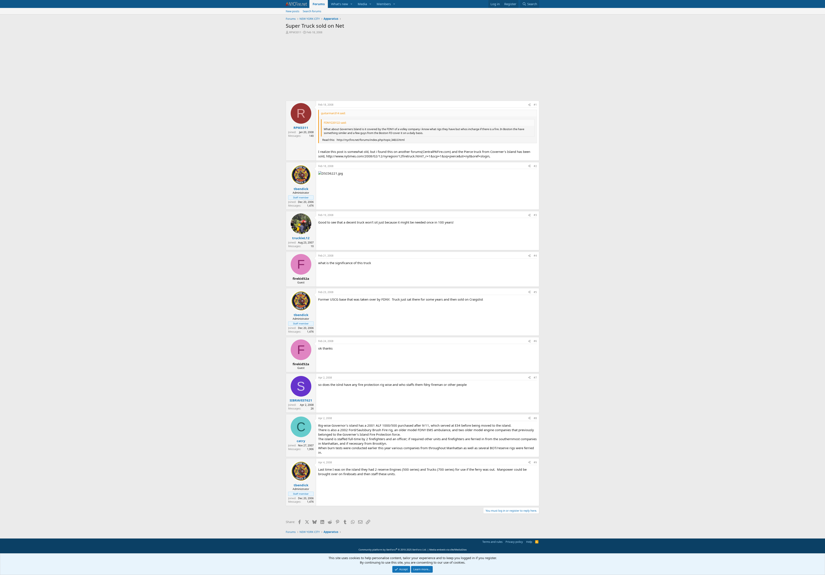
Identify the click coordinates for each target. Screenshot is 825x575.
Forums (319, 4)
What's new (339, 4)
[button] (351, 4)
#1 (535, 104)
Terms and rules (492, 542)
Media (362, 4)
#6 (535, 341)
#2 (535, 166)
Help (529, 542)
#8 (535, 418)
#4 (535, 255)
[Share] (529, 104)
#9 (535, 462)
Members (384, 4)
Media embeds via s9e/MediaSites (448, 549)
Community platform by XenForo (393, 549)
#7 (535, 377)
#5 (535, 292)
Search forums (312, 11)
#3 (535, 215)
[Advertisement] (412, 68)
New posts (292, 11)
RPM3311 (295, 32)
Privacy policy (514, 542)
